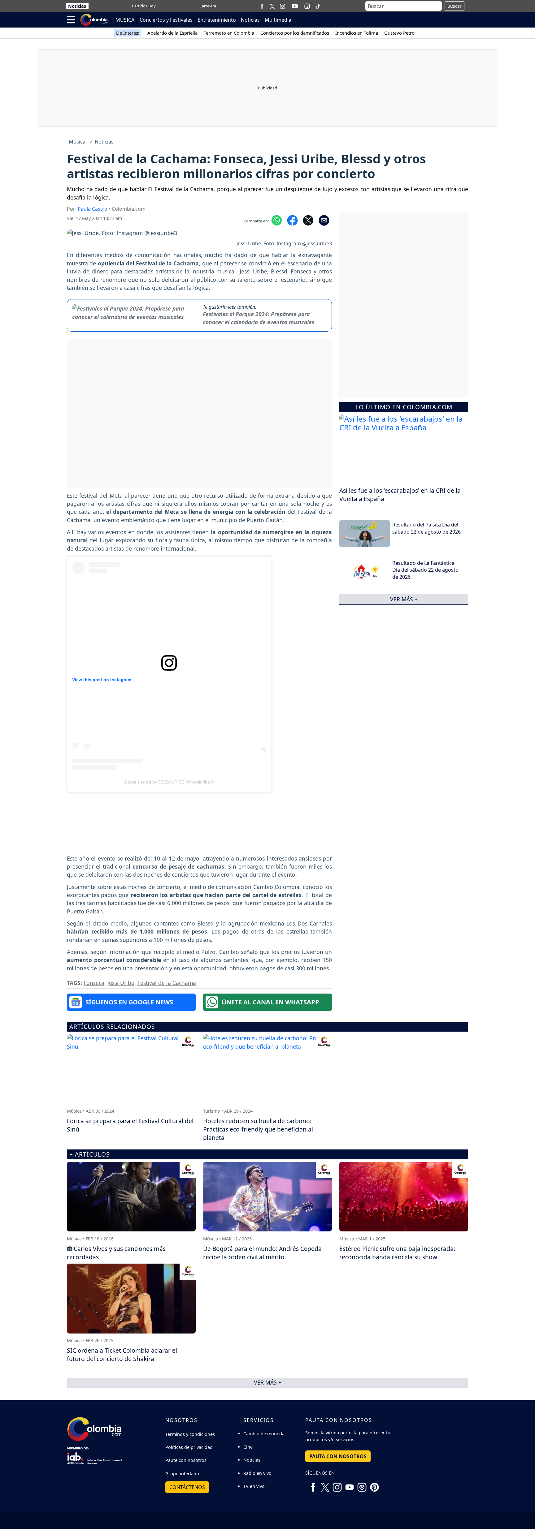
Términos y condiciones (190, 1434)
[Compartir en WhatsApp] (277, 220)
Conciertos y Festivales (166, 19)
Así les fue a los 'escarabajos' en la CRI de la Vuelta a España (400, 494)
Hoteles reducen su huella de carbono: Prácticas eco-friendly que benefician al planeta (258, 1129)
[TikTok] (317, 6)
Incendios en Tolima (356, 33)
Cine (248, 1447)
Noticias (77, 6)
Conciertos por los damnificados (294, 33)
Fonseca (94, 982)
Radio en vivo (257, 1473)
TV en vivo (254, 1486)
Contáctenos (187, 1487)
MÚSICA (124, 19)
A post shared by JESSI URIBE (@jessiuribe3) (169, 782)
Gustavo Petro (399, 33)
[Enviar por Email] (324, 220)
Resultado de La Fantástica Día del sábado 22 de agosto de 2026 (425, 570)
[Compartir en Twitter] (308, 220)
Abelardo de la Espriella (172, 33)
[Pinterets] (374, 1485)
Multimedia (278, 19)
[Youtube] (294, 6)
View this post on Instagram (101, 679)
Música (77, 141)
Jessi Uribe (120, 982)
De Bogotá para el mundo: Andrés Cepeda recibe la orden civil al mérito (262, 1252)
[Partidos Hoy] (307, 6)
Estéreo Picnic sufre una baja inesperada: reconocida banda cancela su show (397, 1252)
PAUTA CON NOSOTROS (338, 1456)
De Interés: (127, 33)
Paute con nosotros (186, 1460)
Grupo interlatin (182, 1473)
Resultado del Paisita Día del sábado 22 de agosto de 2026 (426, 528)
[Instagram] (282, 6)
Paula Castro (92, 208)
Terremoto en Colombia (229, 33)
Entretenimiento (217, 19)
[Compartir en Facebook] (292, 220)
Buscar (454, 6)
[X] (272, 6)
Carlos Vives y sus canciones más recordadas (116, 1252)
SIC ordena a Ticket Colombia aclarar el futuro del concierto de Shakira (122, 1354)
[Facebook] (262, 6)
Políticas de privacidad (189, 1447)
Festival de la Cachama (166, 982)
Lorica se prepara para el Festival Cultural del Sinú (130, 1125)
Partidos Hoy (144, 6)
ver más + (404, 599)
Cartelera (207, 6)
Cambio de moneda (264, 1434)
